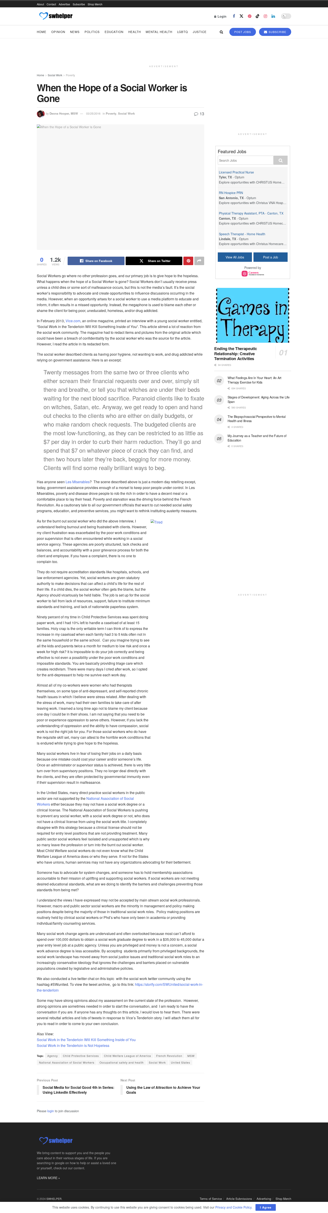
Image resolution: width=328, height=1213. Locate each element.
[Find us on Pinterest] (249, 16)
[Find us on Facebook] (234, 16)
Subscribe (79, 4)
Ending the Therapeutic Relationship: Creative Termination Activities (235, 353)
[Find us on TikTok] (257, 16)
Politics (92, 32)
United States (180, 1062)
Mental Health (159, 32)
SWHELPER (54, 1199)
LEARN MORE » (48, 1178)
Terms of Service (211, 1198)
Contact (51, 4)
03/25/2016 (93, 113)
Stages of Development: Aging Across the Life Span (259, 399)
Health (134, 32)
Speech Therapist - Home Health (242, 234)
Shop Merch (95, 4)
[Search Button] (221, 31)
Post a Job (270, 257)
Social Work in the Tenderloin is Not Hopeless (73, 1045)
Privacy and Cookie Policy (233, 1207)
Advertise (64, 4)
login (50, 1111)
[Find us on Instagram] (265, 16)
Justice (200, 32)
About (40, 4)
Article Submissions (239, 1198)
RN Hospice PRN (231, 192)
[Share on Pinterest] (188, 261)
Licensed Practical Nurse (236, 172)
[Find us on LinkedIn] (273, 16)
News (75, 32)
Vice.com (73, 320)
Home (41, 32)
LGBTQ (182, 32)
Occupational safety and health (122, 1062)
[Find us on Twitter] (241, 16)
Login (221, 16)
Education (114, 32)
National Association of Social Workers (66, 1062)
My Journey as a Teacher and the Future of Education (257, 437)
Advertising (264, 1198)
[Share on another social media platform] (199, 261)
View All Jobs (235, 257)
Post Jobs (242, 32)
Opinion (58, 32)
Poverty (70, 75)
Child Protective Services (81, 1056)
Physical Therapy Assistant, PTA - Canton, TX (251, 213)
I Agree (265, 1207)
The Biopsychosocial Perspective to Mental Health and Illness (257, 418)
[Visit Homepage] (56, 16)
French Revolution (169, 1056)
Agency (52, 1056)
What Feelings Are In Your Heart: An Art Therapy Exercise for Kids (254, 379)
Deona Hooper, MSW (64, 113)
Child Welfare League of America (127, 1056)
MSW (191, 1056)
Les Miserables (78, 481)
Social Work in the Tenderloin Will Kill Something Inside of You (86, 1039)
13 (201, 113)
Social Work (55, 75)
